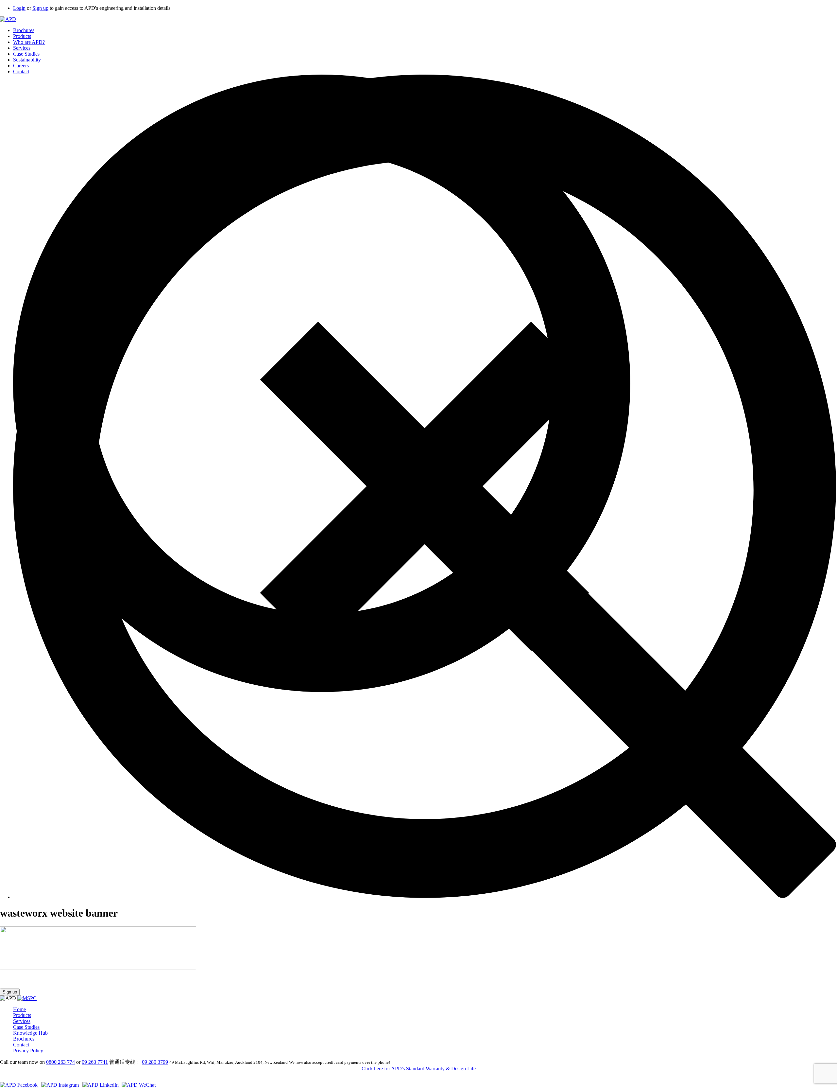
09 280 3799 (155, 1062)
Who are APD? (29, 42)
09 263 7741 (95, 1062)
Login (19, 8)
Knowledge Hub (30, 1033)
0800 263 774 (60, 1062)
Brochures (23, 30)
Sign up (40, 8)
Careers (21, 65)
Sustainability (27, 59)
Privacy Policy (28, 1050)
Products (22, 36)
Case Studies (26, 54)
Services (21, 48)
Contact (21, 71)
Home (19, 1009)
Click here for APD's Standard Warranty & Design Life (419, 1068)
